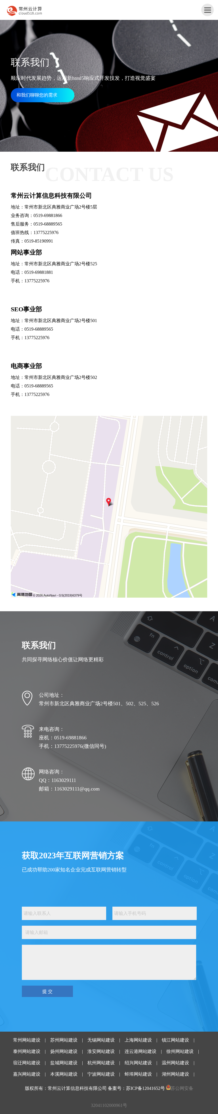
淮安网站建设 (101, 1051)
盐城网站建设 (63, 1062)
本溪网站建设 (63, 1074)
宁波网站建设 (101, 1074)
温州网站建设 (175, 1062)
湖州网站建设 (175, 1074)
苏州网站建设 (63, 1040)
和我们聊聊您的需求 (36, 95)
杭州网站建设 (101, 1062)
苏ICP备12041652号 (145, 1088)
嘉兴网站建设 (26, 1074)
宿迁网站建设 (26, 1062)
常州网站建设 (26, 1040)
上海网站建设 (138, 1040)
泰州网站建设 (26, 1051)
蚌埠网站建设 (138, 1074)
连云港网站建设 (140, 1051)
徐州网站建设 (180, 1051)
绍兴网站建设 (138, 1062)
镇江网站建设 (175, 1040)
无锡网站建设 (101, 1040)
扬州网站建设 (63, 1051)
